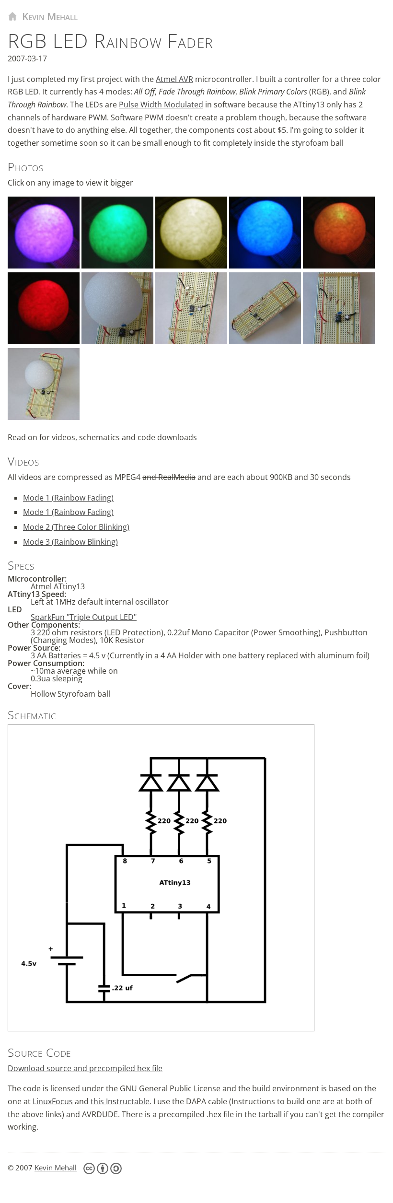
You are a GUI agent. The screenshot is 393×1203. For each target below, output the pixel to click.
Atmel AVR (174, 79)
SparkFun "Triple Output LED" (84, 617)
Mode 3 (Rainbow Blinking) (70, 542)
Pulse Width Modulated (161, 104)
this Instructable (120, 1101)
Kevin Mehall (50, 17)
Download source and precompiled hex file (85, 1068)
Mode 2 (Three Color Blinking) (76, 527)
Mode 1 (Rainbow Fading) (68, 497)
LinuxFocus (53, 1101)
